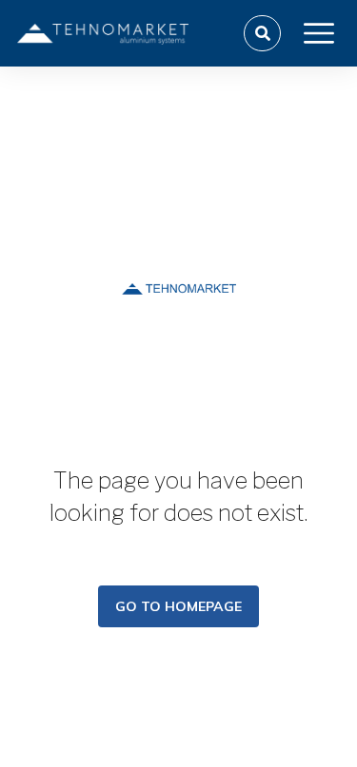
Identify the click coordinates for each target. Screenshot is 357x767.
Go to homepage (178, 606)
